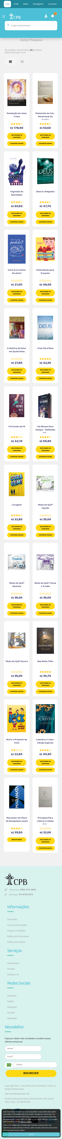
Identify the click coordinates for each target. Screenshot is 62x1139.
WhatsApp (12, 1018)
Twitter (10, 1001)
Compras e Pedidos (16, 931)
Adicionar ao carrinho (16, 136)
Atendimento (13, 963)
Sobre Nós (12, 919)
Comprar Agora (16, 143)
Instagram (12, 1007)
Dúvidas (11, 969)
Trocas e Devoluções (17, 925)
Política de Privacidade (18, 936)
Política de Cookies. (25, 1121)
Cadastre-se (13, 974)
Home (24, 40)
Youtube (11, 1013)
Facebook (12, 996)
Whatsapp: (21, 894)
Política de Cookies (16, 942)
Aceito (31, 1134)
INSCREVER (31, 1073)
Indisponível (16, 839)
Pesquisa (36, 40)
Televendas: (22, 889)
